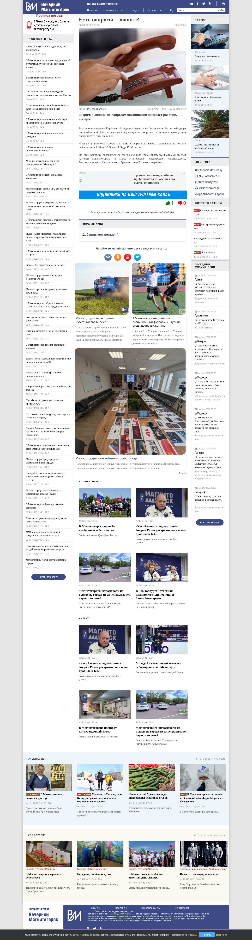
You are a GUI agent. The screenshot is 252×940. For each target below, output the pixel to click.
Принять (207, 934)
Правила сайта (151, 908)
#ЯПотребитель (209, 188)
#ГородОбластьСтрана (210, 194)
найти (221, 10)
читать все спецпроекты (209, 835)
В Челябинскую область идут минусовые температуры (51, 25)
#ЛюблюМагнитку (210, 170)
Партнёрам (182, 908)
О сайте (95, 908)
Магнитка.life (114, 10)
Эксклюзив (154, 10)
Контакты (121, 908)
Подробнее (221, 934)
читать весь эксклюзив (210, 758)
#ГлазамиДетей (207, 182)
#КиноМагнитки (209, 176)
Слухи (135, 10)
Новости (92, 10)
